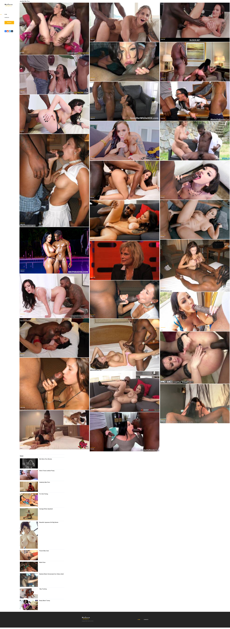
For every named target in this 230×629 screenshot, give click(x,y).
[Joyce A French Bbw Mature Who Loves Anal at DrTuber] (29, 555)
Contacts (6, 17)
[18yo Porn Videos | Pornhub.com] (29, 593)
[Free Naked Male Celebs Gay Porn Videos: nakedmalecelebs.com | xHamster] (29, 486)
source (21, 53)
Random (9, 22)
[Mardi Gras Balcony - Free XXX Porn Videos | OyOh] (29, 566)
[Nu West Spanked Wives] (29, 514)
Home (5, 14)
